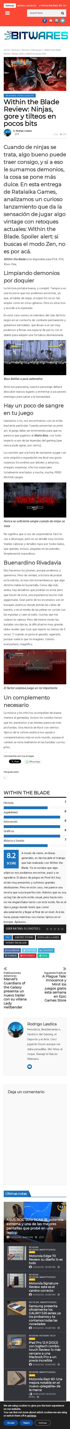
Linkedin (47, 950)
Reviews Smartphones (42, 1250)
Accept (10, 1422)
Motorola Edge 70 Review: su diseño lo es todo (46, 1259)
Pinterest (29, 955)
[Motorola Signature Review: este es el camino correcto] (16, 1281)
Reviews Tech (47, 1336)
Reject (26, 1422)
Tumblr (12, 955)
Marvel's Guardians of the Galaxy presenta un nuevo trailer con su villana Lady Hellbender (15, 990)
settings (31, 1416)
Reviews (16, 50)
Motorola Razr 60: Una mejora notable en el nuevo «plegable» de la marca (45, 1384)
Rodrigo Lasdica (24, 131)
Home (7, 50)
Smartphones (48, 1302)
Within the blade (16, 942)
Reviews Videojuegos (32, 50)
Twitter (31, 950)
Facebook (13, 950)
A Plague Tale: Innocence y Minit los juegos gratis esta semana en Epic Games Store (54, 986)
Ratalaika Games (48, 937)
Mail (45, 955)
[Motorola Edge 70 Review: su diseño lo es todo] (16, 1253)
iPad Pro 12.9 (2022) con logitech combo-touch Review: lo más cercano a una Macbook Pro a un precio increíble (44, 1351)
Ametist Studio (24, 937)
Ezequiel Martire (21, 1237)
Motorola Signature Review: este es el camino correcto (43, 1287)
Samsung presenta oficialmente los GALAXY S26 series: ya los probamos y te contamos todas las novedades (45, 1315)
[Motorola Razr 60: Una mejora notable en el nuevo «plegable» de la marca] (16, 1378)
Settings (42, 1422)
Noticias (34, 1302)
